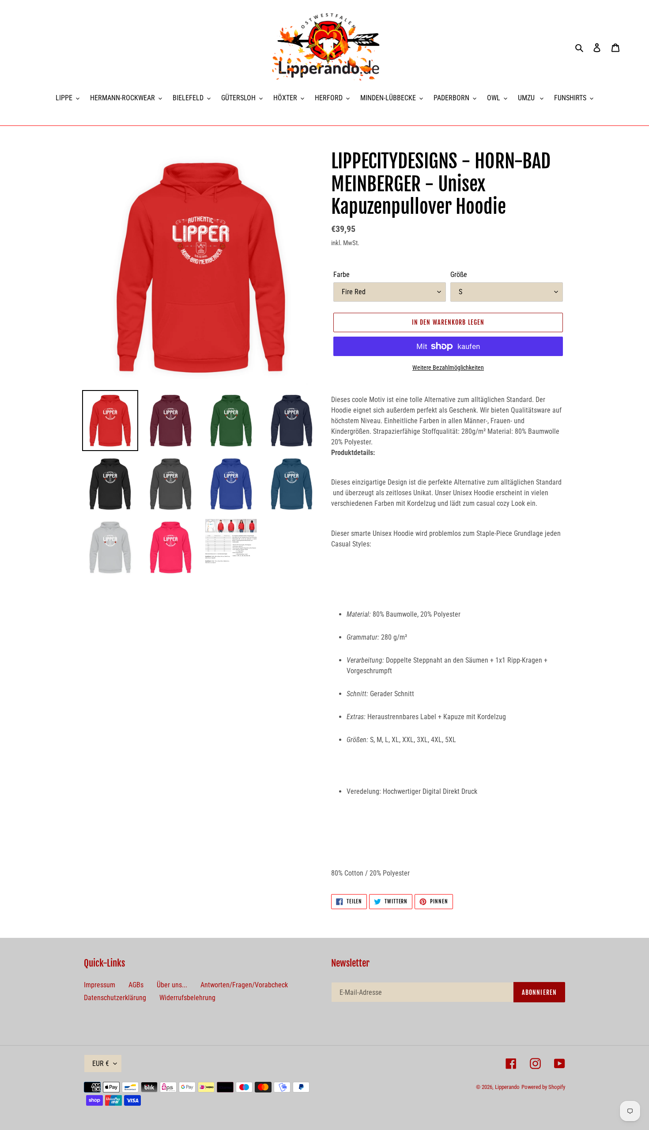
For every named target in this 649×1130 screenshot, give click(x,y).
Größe (458, 274)
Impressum (99, 985)
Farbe (341, 274)
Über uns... (172, 985)
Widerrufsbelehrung (187, 997)
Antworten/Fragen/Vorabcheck (244, 985)
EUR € (100, 1063)
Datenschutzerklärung (115, 997)
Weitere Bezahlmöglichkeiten (448, 367)
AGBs (135, 985)
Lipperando (507, 1087)
